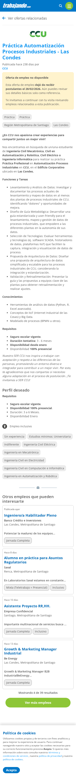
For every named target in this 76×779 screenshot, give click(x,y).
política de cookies (13, 759)
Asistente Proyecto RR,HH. (27, 606)
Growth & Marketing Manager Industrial (30, 651)
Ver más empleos (38, 703)
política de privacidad (50, 756)
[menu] (69, 6)
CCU (5, 68)
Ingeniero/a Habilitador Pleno (30, 515)
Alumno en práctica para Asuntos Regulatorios (33, 560)
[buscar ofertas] (60, 6)
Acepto (11, 770)
